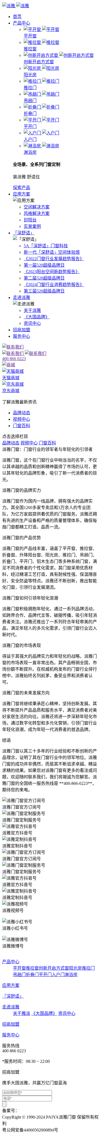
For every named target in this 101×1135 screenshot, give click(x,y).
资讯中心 (32, 323)
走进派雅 (21, 297)
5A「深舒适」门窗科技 (46, 245)
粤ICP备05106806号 (37, 1110)
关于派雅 (32, 310)
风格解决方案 (37, 213)
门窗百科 (21, 425)
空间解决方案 (37, 207)
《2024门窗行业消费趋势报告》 (54, 284)
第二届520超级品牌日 (44, 278)
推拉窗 (32, 968)
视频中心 (21, 419)
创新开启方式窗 (54, 968)
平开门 (45, 974)
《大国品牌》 (37, 317)
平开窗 (19, 968)
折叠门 (32, 974)
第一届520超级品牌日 (44, 265)
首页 (17, 16)
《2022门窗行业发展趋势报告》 (54, 258)
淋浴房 (71, 974)
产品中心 (21, 23)
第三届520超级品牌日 (44, 291)
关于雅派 (21, 1013)
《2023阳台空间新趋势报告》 (52, 271)
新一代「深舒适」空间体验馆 (52, 252)
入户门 (58, 974)
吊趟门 (19, 974)
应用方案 (21, 194)
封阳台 (30, 220)
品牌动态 (21, 412)
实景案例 (32, 226)
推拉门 (88, 968)
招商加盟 (21, 330)
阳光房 (75, 968)
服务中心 (21, 336)
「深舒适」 (23, 233)
